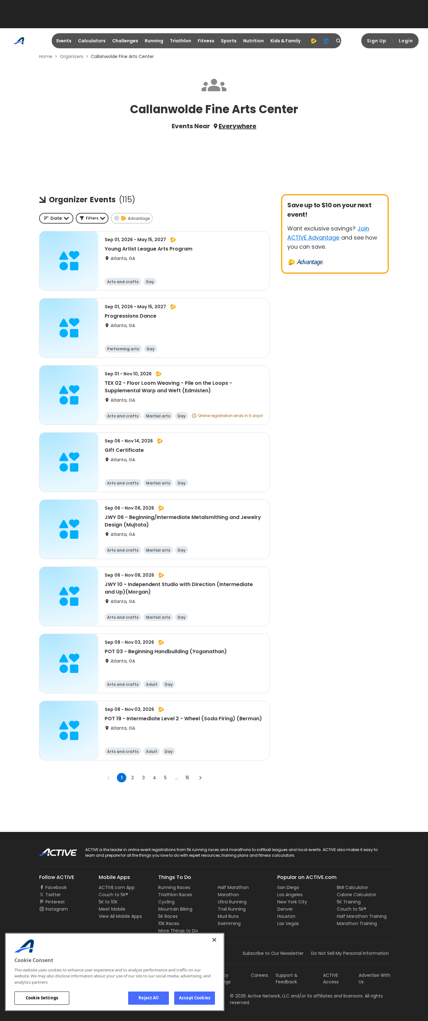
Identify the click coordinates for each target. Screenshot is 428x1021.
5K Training (349, 902)
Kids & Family (285, 41)
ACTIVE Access (331, 978)
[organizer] (326, 40)
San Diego (288, 887)
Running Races (174, 887)
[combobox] (56, 218)
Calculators (92, 41)
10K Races (168, 923)
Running (154, 41)
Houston (286, 916)
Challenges (125, 41)
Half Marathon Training (362, 916)
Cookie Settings (42, 998)
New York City (292, 902)
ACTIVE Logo (52, 850)
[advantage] (313, 40)
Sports (229, 41)
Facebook (56, 887)
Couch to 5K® (113, 894)
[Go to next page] (200, 777)
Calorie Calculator (356, 894)
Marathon (228, 894)
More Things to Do (178, 931)
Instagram (56, 909)
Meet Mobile (112, 909)
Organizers (71, 56)
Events (63, 41)
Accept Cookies (194, 998)
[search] (338, 40)
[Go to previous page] (108, 777)
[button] (92, 218)
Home (45, 56)
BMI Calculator (352, 887)
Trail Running (232, 909)
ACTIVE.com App (117, 887)
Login (406, 41)
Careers (259, 975)
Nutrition (253, 41)
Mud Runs (228, 916)
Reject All (148, 998)
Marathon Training (357, 923)
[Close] (214, 940)
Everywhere (237, 126)
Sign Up (376, 41)
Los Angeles (290, 894)
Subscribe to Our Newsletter (273, 953)
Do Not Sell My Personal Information (350, 953)
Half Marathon (233, 887)
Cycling (166, 902)
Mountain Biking (175, 909)
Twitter (53, 894)
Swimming (229, 923)
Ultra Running (232, 902)
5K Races (168, 916)
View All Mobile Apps (120, 916)
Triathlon (180, 41)
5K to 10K (108, 902)
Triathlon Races (175, 894)
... (176, 778)
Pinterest (55, 902)
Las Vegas (288, 923)
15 (187, 778)
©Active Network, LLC (260, 996)
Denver (285, 909)
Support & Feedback (287, 978)
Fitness (206, 41)
